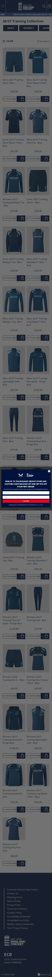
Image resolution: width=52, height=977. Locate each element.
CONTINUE (26, 501)
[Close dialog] (49, 471)
